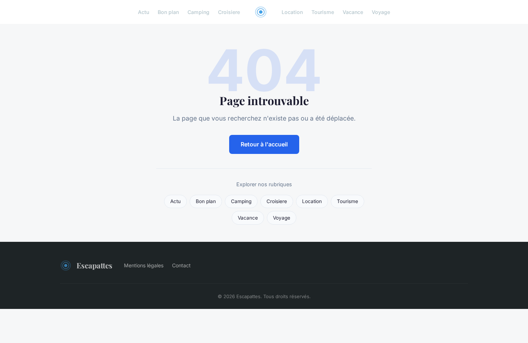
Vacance (353, 12)
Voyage (381, 12)
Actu (143, 12)
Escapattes (94, 265)
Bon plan (168, 12)
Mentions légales (143, 265)
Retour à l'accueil (264, 144)
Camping (198, 12)
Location (292, 12)
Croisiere (229, 12)
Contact (181, 265)
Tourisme (322, 12)
